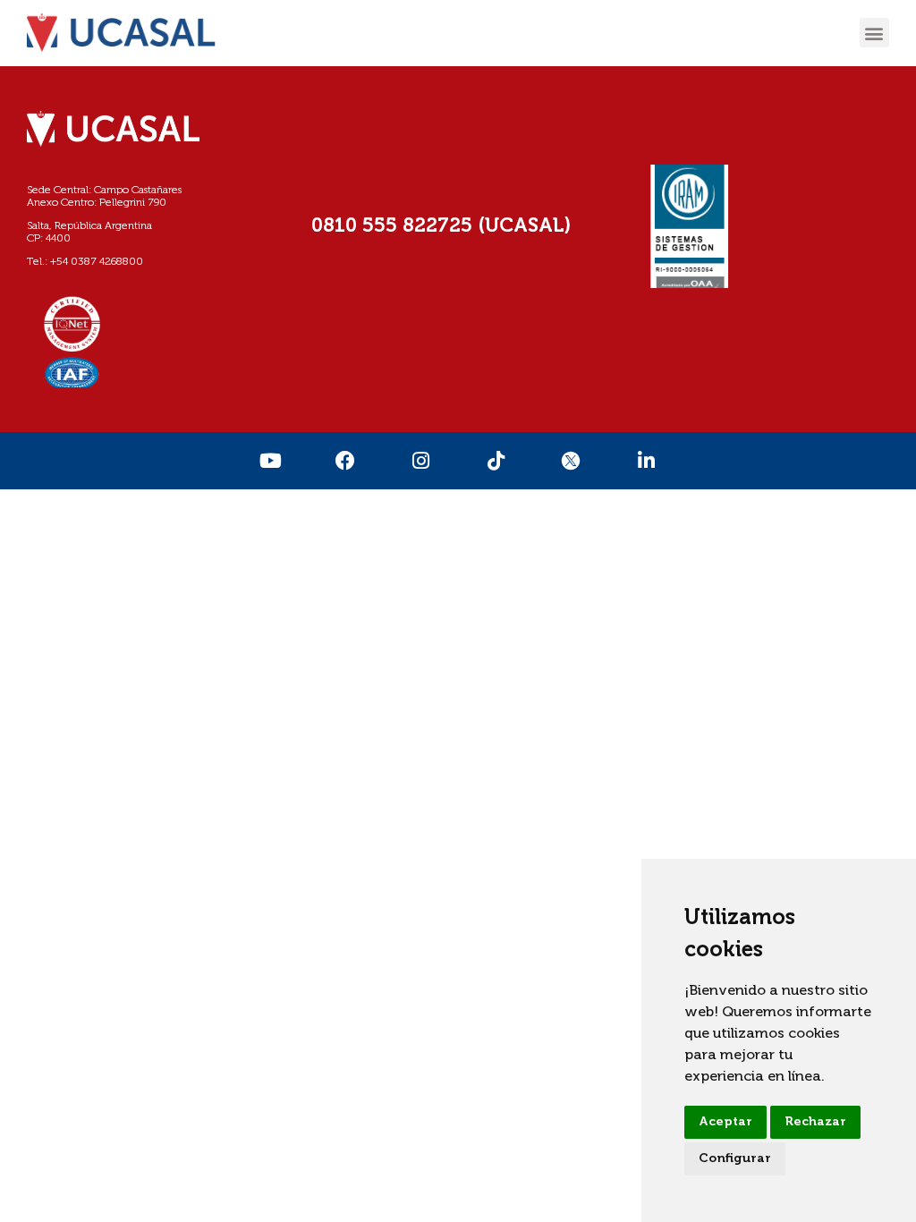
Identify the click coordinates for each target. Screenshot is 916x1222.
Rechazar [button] (815, 1122)
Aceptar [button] (725, 1122)
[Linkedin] (646, 460)
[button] (874, 32)
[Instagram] (420, 460)
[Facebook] (345, 460)
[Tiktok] (495, 460)
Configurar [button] (735, 1158)
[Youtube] (270, 460)
